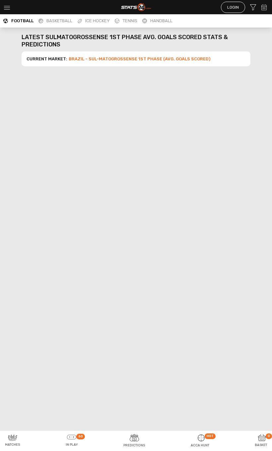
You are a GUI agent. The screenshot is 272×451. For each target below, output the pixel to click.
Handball (161, 20)
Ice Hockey (97, 20)
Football (22, 20)
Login (233, 7)
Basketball (59, 20)
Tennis (130, 20)
